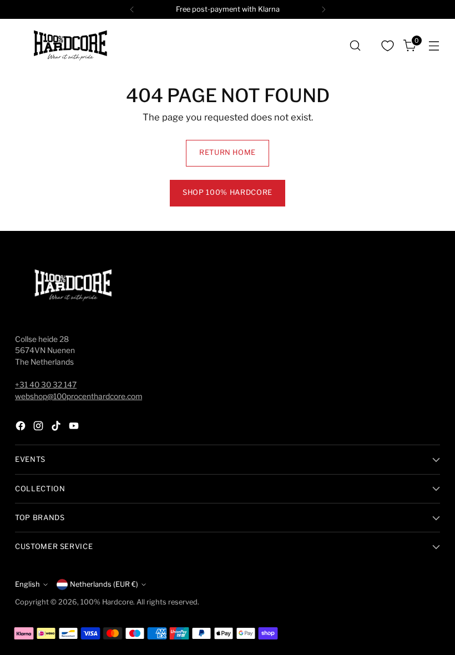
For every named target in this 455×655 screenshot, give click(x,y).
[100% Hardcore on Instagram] (39, 427)
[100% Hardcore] (70, 45)
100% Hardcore (106, 602)
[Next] (323, 9)
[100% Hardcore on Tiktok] (57, 427)
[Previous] (132, 9)
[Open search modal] (355, 45)
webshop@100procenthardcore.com (78, 396)
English (27, 584)
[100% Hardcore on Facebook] (21, 427)
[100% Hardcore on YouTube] (75, 427)
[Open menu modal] (434, 45)
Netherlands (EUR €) (104, 584)
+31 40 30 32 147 (46, 384)
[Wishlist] (387, 45)
